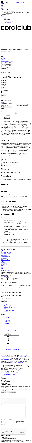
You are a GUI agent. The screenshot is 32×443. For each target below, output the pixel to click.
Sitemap (6, 311)
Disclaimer (7, 321)
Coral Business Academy (10, 330)
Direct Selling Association (16, 362)
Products (6, 304)
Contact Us (7, 317)
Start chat (3, 392)
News (2, 6)
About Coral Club (8, 21)
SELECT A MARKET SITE (11, 349)
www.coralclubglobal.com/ (8, 374)
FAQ (5, 318)
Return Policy (7, 308)
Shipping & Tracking (9, 307)
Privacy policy (4, 372)
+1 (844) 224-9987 (16, 359)
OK (7, 276)
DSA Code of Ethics (22, 356)
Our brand (6, 323)
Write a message (12, 392)
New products (16, 2)
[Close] (1, 377)
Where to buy (7, 320)
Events (2, 3)
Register (3, 102)
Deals (22, 2)
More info (3, 276)
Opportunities (7, 22)
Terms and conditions (14, 372)
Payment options (8, 306)
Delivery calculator (9, 310)
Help (2, 8)
